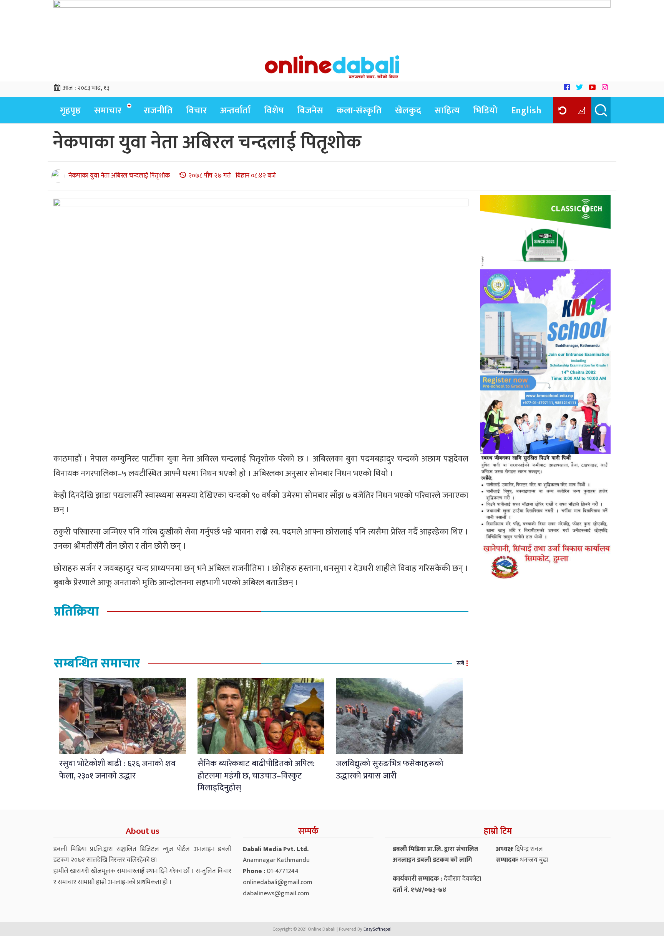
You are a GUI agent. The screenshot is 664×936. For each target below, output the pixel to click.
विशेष (274, 110)
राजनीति (158, 110)
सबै (460, 663)
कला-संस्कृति (359, 110)
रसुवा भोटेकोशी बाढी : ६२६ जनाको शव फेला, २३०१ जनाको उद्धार (117, 770)
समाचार (107, 110)
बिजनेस (310, 110)
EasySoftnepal (378, 929)
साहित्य (447, 110)
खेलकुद (408, 110)
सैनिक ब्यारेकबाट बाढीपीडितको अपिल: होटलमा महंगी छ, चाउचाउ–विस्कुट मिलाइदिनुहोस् (256, 776)
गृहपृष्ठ (70, 110)
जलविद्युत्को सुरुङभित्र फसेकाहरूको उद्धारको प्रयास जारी (389, 770)
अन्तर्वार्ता (235, 110)
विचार (196, 110)
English (526, 110)
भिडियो (485, 110)
